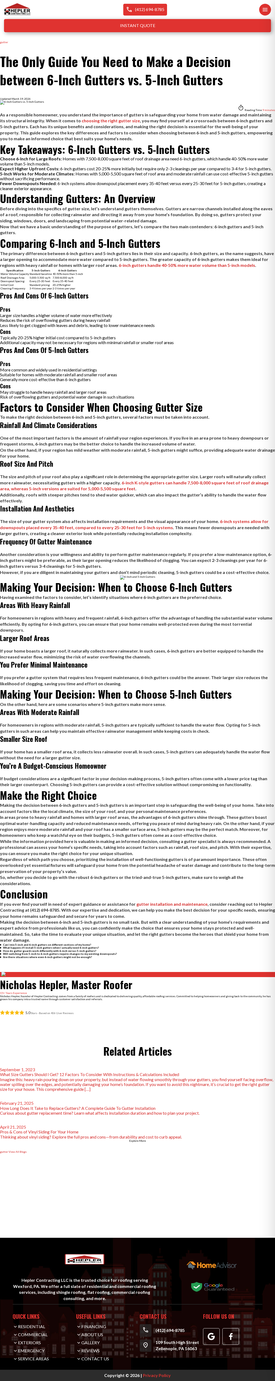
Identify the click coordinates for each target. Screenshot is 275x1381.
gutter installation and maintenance (172, 904)
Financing (93, 1326)
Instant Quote (137, 25)
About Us (92, 1334)
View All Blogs (18, 1151)
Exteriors (29, 1342)
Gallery (90, 1342)
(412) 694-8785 (145, 9)
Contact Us (7, 1216)
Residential (31, 1326)
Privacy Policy (157, 1375)
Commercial (33, 1334)
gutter (4, 42)
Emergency (31, 1350)
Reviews (90, 1350)
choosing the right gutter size (111, 120)
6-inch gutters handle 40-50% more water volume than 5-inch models (187, 265)
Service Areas (33, 1358)
